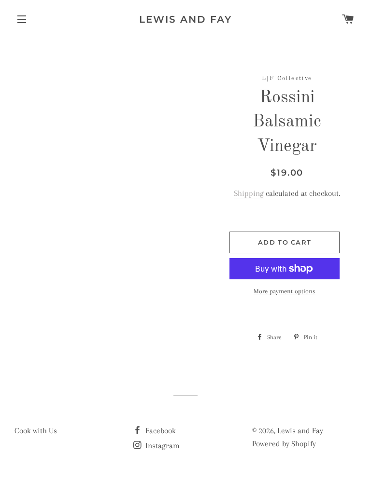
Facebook (159, 430)
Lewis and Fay (185, 19)
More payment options (284, 291)
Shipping (249, 193)
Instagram (161, 445)
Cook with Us (35, 430)
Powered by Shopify (284, 443)
